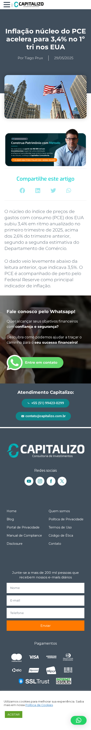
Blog (10, 519)
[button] (22, 190)
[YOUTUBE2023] (29, 481)
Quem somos (59, 511)
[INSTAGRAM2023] (40, 481)
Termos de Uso (60, 527)
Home (12, 511)
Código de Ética (61, 535)
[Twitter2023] (62, 481)
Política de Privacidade (66, 519)
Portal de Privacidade (23, 527)
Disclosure (15, 544)
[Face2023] (51, 481)
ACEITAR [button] (14, 714)
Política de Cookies (39, 705)
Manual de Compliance (24, 535)
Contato (55, 544)
